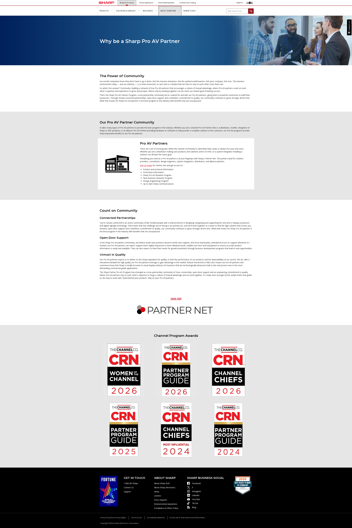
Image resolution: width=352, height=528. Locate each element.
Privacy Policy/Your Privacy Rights (113, 517)
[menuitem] (106, 11)
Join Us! (176, 298)
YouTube (196, 499)
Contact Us (129, 487)
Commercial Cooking (187, 3)
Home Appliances (146, 3)
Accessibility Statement (156, 517)
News (156, 491)
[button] (111, 10)
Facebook (196, 483)
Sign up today (146, 165)
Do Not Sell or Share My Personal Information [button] (187, 517)
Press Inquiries (160, 500)
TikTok (195, 503)
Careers (157, 495)
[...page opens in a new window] (109, 491)
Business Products (127, 3)
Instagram (196, 491)
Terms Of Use (136, 517)
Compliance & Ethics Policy (166, 508)
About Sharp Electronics (164, 487)
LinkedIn (195, 495)
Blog (194, 507)
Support (239, 2)
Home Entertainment (166, 3)
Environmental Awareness (165, 504)
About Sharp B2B (162, 483)
